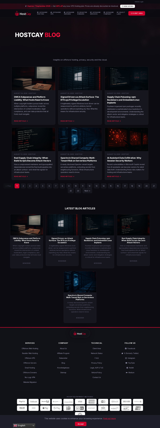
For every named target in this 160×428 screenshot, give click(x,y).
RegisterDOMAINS (82, 13)
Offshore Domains (30, 373)
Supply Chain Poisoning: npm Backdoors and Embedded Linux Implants (123, 100)
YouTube (131, 363)
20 (147, 186)
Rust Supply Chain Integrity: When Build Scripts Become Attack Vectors (133, 240)
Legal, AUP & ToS (96, 368)
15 (111, 186)
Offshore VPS (30, 358)
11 (82, 186)
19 (139, 186)
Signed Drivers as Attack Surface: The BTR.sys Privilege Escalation (62, 240)
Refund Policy (97, 373)
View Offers (128, 6)
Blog (63, 363)
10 (76, 186)
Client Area (97, 348)
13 (96, 186)
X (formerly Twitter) (131, 353)
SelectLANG (121, 13)
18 (132, 186)
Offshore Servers (29, 363)
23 (78, 191)
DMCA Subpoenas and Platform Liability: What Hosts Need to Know (26, 240)
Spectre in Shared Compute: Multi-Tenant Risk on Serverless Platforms (80, 297)
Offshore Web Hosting (30, 348)
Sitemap (63, 373)
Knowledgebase (63, 368)
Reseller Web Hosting (30, 353)
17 (125, 186)
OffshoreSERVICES (95, 13)
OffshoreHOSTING (42, 13)
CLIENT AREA (137, 13)
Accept (81, 424)
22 (71, 191)
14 (103, 186)
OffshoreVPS (55, 13)
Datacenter (63, 358)
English (21, 425)
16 (118, 186)
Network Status (96, 353)
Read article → (21, 121)
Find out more (109, 418)
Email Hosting (30, 368)
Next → (87, 191)
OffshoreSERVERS (69, 13)
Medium (131, 373)
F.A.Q (97, 358)
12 (89, 186)
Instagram (131, 358)
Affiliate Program (63, 353)
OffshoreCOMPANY (109, 13)
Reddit (131, 368)
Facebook (131, 348)
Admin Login (138, 2)
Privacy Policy (96, 363)
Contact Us (97, 377)
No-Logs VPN (30, 377)
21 (154, 186)
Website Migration (30, 382)
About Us (63, 348)
